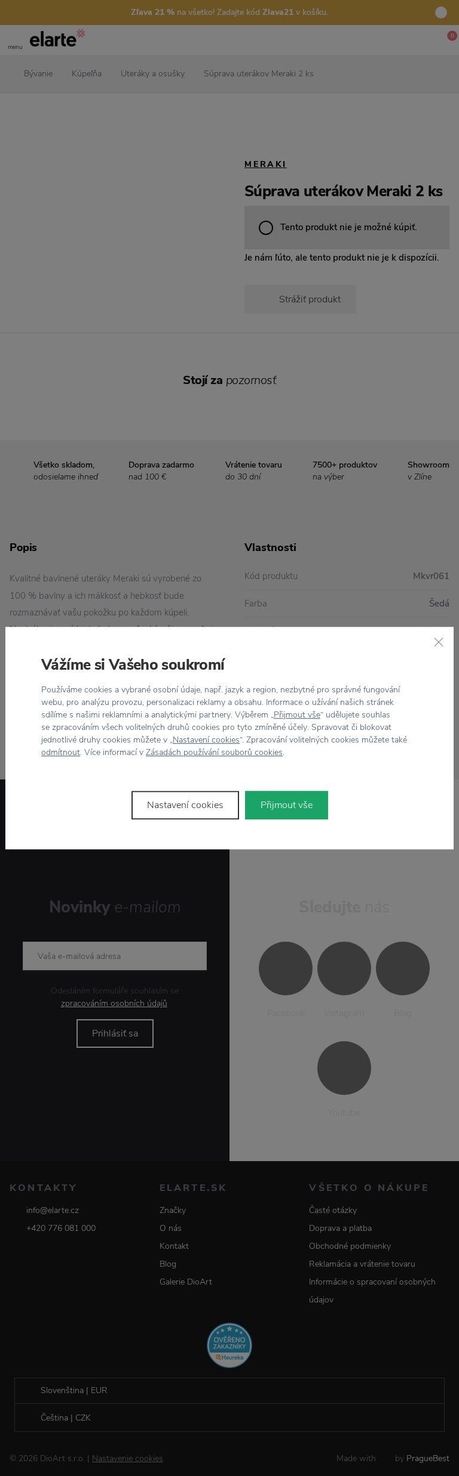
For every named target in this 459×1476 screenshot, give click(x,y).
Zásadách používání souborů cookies (214, 752)
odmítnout (60, 752)
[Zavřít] (439, 642)
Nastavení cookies (206, 739)
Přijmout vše (297, 714)
